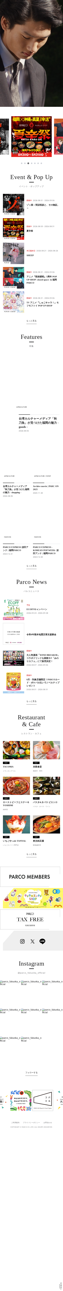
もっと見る (31, 321)
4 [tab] (31, 163)
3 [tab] (28, 163)
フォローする (31, 1072)
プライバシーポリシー (31, 1122)
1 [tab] (21, 163)
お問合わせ (48, 1122)
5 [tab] (35, 163)
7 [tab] (41, 163)
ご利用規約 (15, 1122)
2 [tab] (25, 163)
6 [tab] (38, 163)
